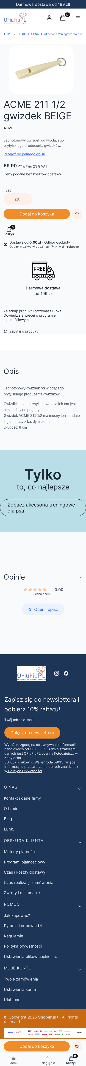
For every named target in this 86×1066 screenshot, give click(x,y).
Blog (8, 818)
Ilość (7, 190)
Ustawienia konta (20, 989)
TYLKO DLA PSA (28, 34)
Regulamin (13, 936)
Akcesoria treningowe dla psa (63, 34)
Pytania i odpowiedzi (23, 925)
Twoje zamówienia (21, 979)
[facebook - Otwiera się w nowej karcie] (66, 673)
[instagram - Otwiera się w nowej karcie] (56, 673)
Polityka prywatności (23, 946)
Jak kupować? (17, 915)
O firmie (11, 808)
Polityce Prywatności (25, 771)
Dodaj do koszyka (36, 214)
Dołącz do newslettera (32, 732)
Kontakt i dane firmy (22, 798)
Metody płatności (20, 851)
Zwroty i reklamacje (22, 892)
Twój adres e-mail (18, 720)
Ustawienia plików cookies (29, 956)
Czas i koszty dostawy (24, 872)
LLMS (9, 829)
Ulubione (12, 999)
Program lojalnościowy (24, 862)
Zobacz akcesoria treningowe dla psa (41, 508)
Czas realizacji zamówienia (28, 882)
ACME (8, 128)
